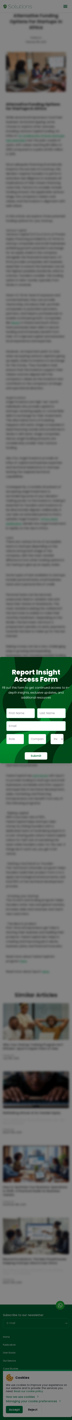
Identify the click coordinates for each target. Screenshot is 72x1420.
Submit (36, 756)
